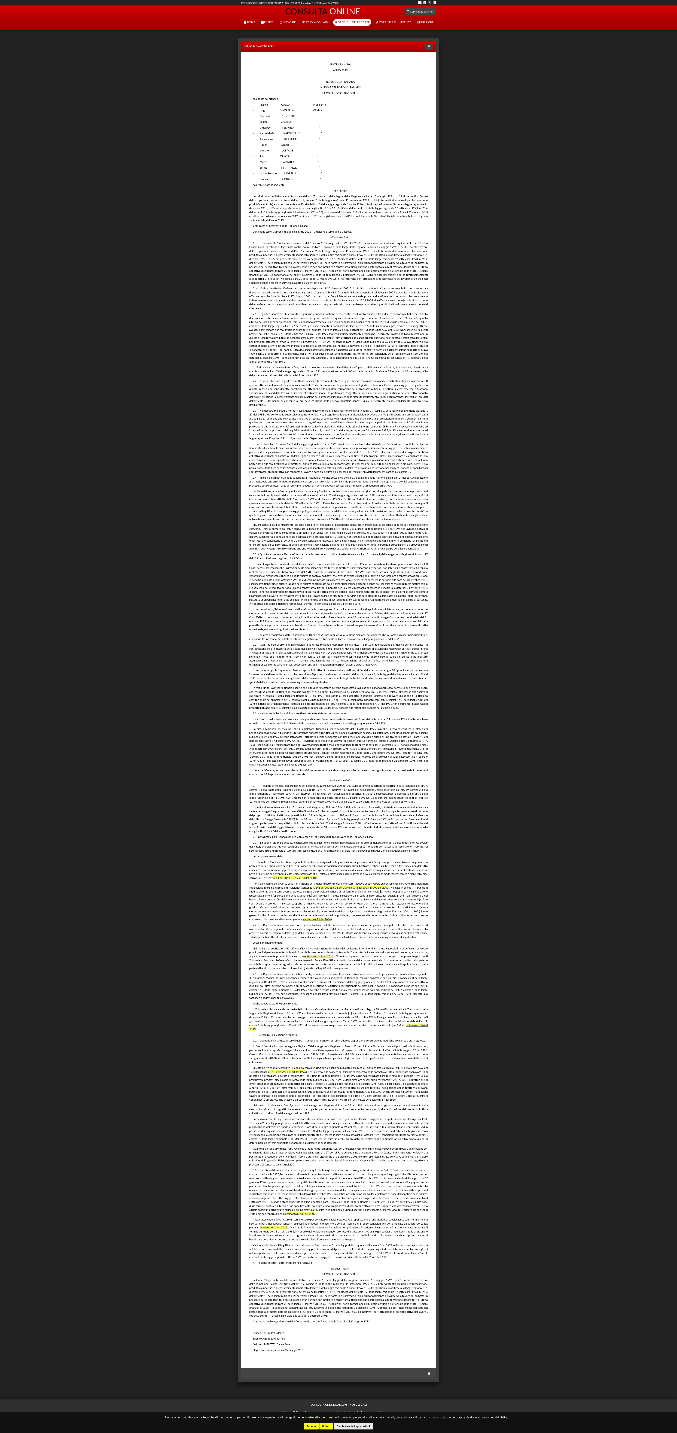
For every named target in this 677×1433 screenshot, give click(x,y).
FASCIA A (278, 3)
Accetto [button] (311, 1426)
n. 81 (294, 877)
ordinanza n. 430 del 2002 (300, 1213)
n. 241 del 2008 (322, 887)
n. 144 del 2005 (359, 887)
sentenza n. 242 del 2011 (318, 956)
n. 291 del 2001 (379, 887)
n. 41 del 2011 (281, 877)
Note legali (358, 1404)
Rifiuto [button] (326, 1426)
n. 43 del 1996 (297, 1071)
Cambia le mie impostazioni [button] (353, 1426)
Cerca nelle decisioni (422, 11)
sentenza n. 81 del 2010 (317, 919)
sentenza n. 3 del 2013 (273, 1227)
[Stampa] (429, 47)
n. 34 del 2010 (307, 877)
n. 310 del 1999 (277, 1071)
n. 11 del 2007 (341, 887)
